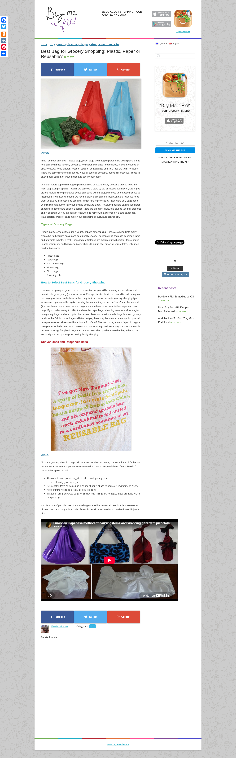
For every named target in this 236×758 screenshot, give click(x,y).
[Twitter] (4, 26)
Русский (162, 43)
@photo (45, 152)
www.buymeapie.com (118, 744)
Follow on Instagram (177, 274)
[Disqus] (91, 694)
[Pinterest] (4, 47)
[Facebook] (4, 20)
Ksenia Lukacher (59, 626)
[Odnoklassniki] (4, 34)
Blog (52, 44)
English (175, 43)
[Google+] (4, 30)
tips (92, 626)
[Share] (4, 53)
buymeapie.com (183, 31)
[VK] (4, 40)
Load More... (175, 268)
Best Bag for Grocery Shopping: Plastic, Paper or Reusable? (88, 44)
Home (44, 44)
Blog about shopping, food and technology (122, 13)
